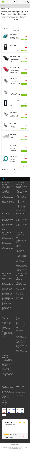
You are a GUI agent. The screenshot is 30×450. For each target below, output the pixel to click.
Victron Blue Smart (20, 290)
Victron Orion (19, 295)
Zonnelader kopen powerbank (6, 324)
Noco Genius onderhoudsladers (20, 261)
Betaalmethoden (6, 391)
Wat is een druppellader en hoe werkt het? (7, 187)
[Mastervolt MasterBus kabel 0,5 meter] (6, 158)
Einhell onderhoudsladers (21, 255)
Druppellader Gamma (7, 295)
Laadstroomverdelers (21, 267)
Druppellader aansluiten (7, 197)
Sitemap (4, 396)
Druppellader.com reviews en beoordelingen (8, 201)
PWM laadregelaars (20, 343)
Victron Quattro (19, 298)
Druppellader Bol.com (7, 293)
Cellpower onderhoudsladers (20, 252)
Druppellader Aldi (6, 292)
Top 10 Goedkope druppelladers (20, 282)
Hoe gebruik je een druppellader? (6, 308)
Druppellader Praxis (6, 299)
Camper (18, 315)
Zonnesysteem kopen (7, 322)
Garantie (4, 400)
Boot (17, 317)
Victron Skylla (19, 299)
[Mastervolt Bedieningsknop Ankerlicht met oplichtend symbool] (6, 47)
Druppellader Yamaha (21, 198)
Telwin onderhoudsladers (21, 265)
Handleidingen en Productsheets (6, 398)
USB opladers (19, 245)
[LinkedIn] (3, 179)
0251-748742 (5, 402)
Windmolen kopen (6, 285)
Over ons (4, 386)
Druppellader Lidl (6, 297)
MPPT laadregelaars (20, 342)
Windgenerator (5, 287)
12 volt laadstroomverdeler (20, 347)
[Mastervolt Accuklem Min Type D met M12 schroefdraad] (6, 114)
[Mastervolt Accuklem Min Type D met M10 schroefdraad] (6, 80)
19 (21, 28)
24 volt (17, 323)
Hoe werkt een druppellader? (5, 305)
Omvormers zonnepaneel (21, 345)
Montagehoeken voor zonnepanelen (21, 336)
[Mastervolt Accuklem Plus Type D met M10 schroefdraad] (6, 91)
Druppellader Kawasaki (21, 197)
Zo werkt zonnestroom (7, 359)
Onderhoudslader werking (8, 202)
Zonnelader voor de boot (7, 320)
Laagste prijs (6, 28)
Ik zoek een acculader (7, 277)
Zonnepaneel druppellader (5, 319)
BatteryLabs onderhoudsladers (20, 249)
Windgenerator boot (6, 289)
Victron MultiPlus (20, 294)
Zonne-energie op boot (21, 324)
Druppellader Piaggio (20, 208)
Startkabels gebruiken (7, 198)
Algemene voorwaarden (7, 387)
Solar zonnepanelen (6, 328)
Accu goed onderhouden (7, 226)
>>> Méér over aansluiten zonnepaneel (21, 352)
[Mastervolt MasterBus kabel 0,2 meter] (6, 147)
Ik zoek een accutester (7, 283)
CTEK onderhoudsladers (21, 254)
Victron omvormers (20, 288)
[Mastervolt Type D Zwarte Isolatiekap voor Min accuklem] (6, 58)
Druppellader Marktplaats (7, 298)
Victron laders (19, 287)
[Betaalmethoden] (4, 409)
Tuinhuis (18, 319)
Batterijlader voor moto (21, 210)
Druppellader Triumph (21, 205)
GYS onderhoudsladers (21, 256)
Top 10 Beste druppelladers (19, 280)
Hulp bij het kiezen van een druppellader (7, 189)
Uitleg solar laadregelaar (7, 366)
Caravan (18, 318)
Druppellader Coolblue (7, 294)
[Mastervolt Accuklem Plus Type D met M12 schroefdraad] (6, 125)
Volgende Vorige (15, 30)
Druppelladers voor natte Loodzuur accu (7, 220)
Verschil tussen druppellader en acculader (5, 192)
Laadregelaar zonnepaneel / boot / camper (20, 340)
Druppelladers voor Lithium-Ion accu (6, 217)
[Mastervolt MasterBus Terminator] (6, 36)
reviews (19, 448)
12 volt (17, 322)
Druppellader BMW (20, 196)
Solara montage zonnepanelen (5, 369)
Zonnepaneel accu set (21, 337)
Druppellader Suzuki (20, 203)
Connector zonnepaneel (21, 333)
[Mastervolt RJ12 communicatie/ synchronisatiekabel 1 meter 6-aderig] (6, 136)
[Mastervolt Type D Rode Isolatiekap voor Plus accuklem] (6, 69)
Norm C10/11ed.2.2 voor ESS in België (21, 349)
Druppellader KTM (20, 200)
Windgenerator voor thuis (7, 288)
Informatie (24, 39)
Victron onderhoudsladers (22, 266)
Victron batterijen (20, 289)
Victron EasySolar (20, 293)
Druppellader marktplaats (7, 284)
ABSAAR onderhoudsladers (20, 247)
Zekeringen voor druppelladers (19, 238)
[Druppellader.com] (15, 2)
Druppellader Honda (20, 207)
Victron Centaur (19, 292)
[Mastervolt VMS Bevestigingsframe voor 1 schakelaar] (6, 103)
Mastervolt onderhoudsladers (20, 258)
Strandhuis (18, 320)
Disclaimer (4, 388)
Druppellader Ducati (20, 206)
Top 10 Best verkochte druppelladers (21, 285)
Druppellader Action (6, 290)
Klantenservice (5, 395)
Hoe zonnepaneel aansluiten (6, 365)
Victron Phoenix (19, 297)
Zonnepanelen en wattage (8, 363)
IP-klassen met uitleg (6, 303)
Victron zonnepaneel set (7, 373)
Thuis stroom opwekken (7, 333)
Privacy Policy (5, 390)
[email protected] (20, 390)
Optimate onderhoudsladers (20, 263)
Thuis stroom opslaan (7, 332)
